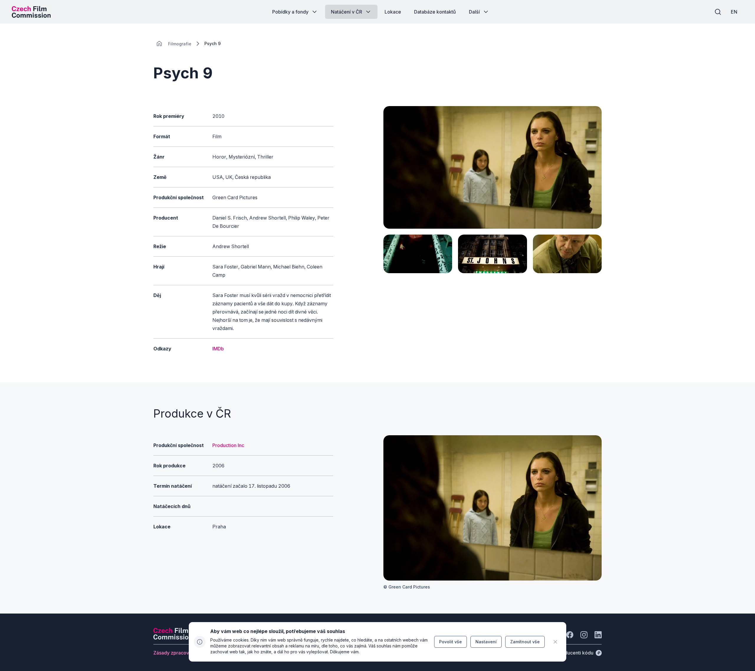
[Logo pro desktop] (31, 12)
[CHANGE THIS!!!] (159, 44)
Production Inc (228, 445)
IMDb (218, 349)
